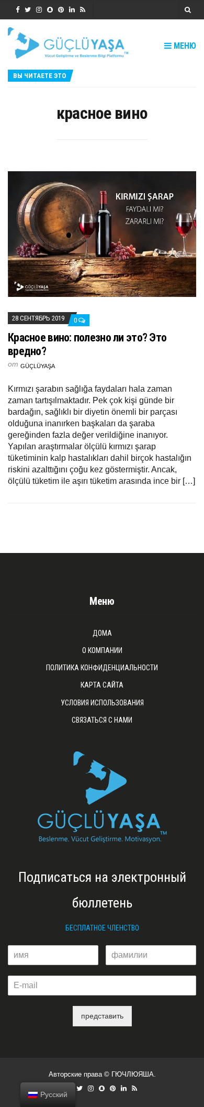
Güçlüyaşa (37, 366)
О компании (102, 650)
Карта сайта (102, 685)
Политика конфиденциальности (102, 667)
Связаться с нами (102, 720)
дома (102, 633)
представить (102, 1016)
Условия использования (102, 703)
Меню (184, 46)
